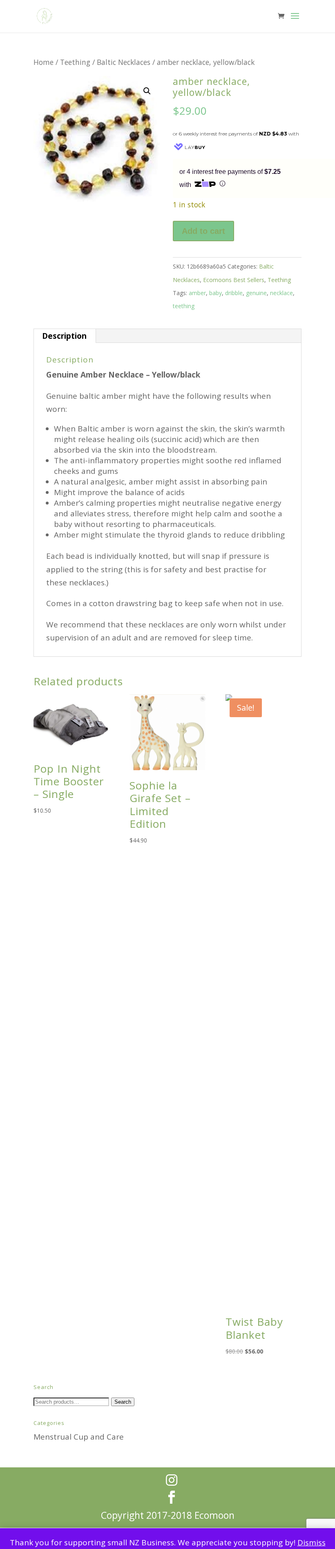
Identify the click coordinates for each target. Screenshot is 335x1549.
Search (122, 1402)
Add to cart (203, 231)
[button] (147, 91)
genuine (256, 293)
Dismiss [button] (311, 1542)
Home (44, 62)
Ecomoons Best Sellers (233, 280)
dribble (234, 293)
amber (197, 293)
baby (215, 293)
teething (183, 306)
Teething (75, 62)
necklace (281, 293)
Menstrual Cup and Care (79, 1436)
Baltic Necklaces (123, 62)
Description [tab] (64, 336)
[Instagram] (171, 1480)
